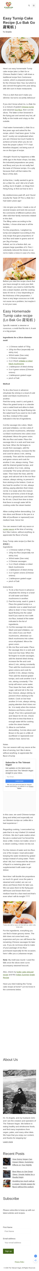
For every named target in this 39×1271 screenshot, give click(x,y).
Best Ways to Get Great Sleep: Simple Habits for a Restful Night (23, 1174)
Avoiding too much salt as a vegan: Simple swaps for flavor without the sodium (23, 1184)
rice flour (18, 110)
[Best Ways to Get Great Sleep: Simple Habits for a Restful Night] (6, 1174)
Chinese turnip (27, 107)
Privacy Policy (19, 1262)
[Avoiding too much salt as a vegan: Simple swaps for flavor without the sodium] (6, 1184)
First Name (7, 1227)
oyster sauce (8, 529)
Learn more (8, 1142)
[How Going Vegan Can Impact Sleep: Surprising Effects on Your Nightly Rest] (6, 1162)
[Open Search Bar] (29, 5)
